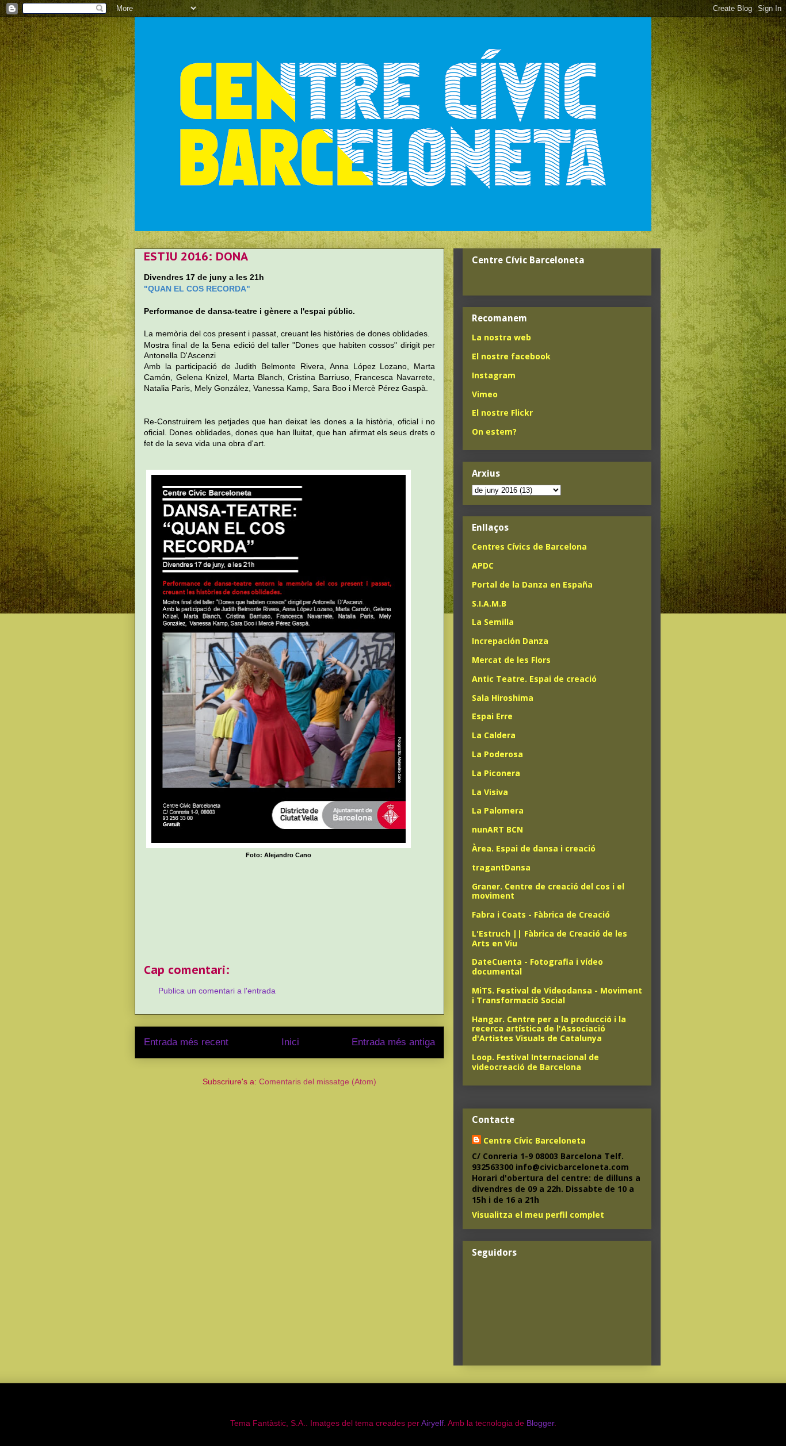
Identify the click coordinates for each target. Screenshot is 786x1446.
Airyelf (432, 1423)
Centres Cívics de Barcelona (529, 546)
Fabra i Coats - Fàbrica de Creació (541, 914)
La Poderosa (497, 754)
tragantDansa (501, 867)
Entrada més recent (186, 1042)
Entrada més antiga (393, 1042)
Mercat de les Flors (511, 659)
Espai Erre (492, 716)
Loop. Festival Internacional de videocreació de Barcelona (535, 1062)
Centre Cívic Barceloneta (534, 1140)
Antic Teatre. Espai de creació (534, 678)
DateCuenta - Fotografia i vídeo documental (537, 966)
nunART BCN (497, 829)
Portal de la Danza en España (532, 584)
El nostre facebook (511, 356)
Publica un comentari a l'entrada (217, 990)
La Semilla (493, 621)
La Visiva (490, 792)
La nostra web (501, 337)
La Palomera (498, 810)
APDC (483, 565)
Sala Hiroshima (502, 697)
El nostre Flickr (502, 412)
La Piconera (496, 773)
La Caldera (494, 735)
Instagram (494, 375)
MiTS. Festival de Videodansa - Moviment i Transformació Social (557, 995)
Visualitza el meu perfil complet (538, 1214)
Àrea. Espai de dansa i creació (534, 848)
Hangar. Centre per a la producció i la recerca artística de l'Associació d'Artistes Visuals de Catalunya (549, 1029)
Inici (290, 1042)
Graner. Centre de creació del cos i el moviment (548, 891)
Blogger (540, 1423)
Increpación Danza (510, 640)
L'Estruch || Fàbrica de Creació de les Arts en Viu (549, 938)
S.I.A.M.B (489, 603)
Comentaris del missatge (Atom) (317, 1081)
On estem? (494, 431)
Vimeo (485, 394)
